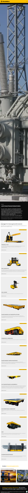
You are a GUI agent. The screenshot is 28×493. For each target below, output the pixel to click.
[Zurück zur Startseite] (5, 1)
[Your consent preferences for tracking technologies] (26, 491)
